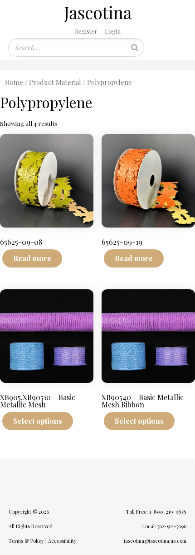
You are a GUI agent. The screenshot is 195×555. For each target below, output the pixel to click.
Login (113, 31)
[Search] (135, 47)
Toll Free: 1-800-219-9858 (156, 511)
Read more (32, 258)
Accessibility (62, 540)
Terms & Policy (26, 540)
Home (14, 82)
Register (86, 31)
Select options (37, 421)
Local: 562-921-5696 (164, 526)
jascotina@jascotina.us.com (155, 540)
